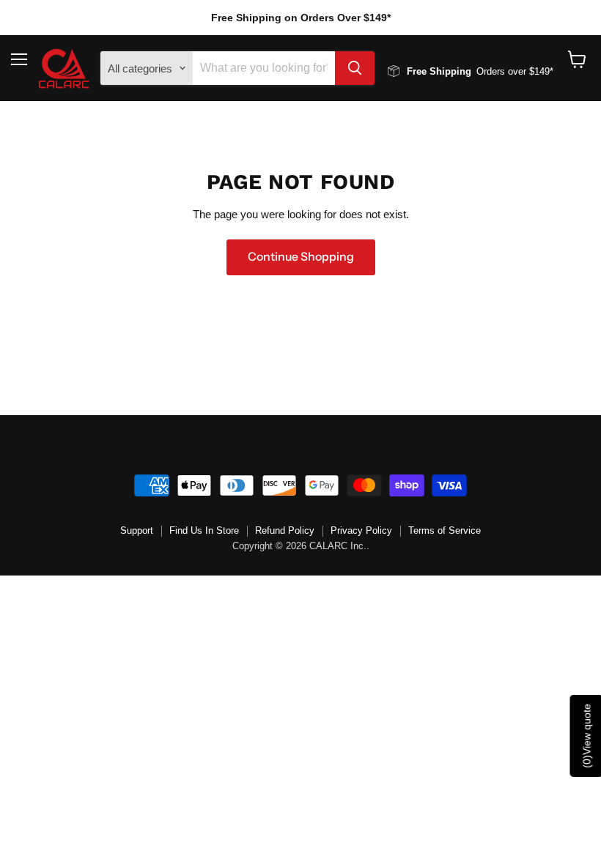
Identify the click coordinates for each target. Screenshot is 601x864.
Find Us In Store (204, 530)
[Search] (355, 68)
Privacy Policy (361, 530)
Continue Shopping (301, 257)
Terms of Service (444, 530)
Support (136, 530)
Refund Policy (284, 530)
